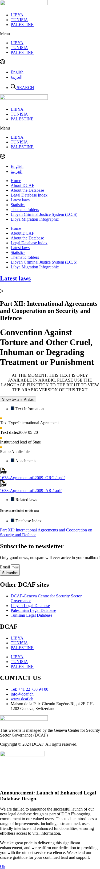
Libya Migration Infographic (35, 219)
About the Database (27, 190)
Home (16, 180)
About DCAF (22, 185)
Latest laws (20, 200)
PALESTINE (22, 24)
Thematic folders (25, 209)
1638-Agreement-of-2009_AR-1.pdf (31, 490)
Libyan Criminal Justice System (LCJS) (44, 214)
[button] (50, 33)
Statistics (18, 204)
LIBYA (17, 15)
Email (5, 567)
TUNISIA (19, 19)
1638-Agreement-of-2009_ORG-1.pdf (32, 477)
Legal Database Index (29, 195)
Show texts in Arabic (18, 399)
